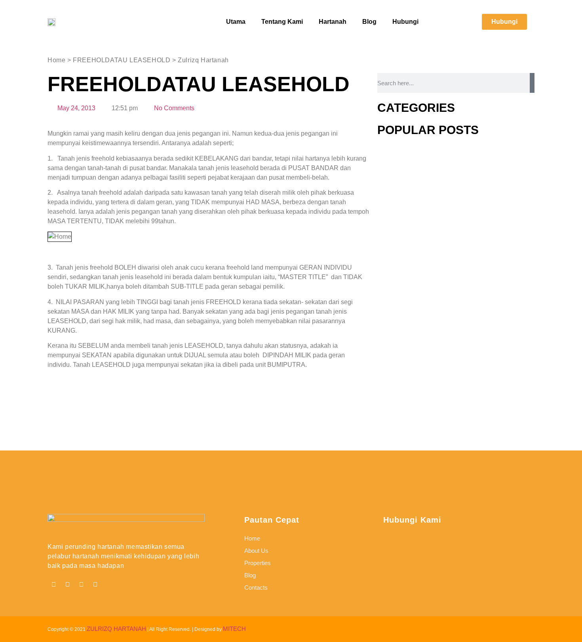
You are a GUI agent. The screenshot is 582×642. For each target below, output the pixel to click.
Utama (235, 21)
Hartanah (332, 21)
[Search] (532, 83)
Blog (369, 21)
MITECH (234, 628)
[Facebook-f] (53, 584)
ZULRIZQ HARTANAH (116, 628)
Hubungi (405, 21)
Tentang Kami (282, 21)
